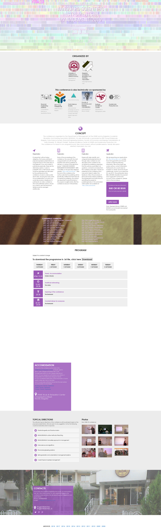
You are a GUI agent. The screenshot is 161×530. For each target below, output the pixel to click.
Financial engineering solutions (46, 450)
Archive (121, 2)
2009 (98, 526)
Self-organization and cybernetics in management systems (54, 455)
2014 (73, 526)
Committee (80, 2)
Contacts (113, 2)
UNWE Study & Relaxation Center (44, 370)
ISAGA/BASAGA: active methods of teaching (50, 435)
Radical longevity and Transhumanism (48, 430)
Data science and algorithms (45, 445)
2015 (68, 526)
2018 (53, 526)
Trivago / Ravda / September (43, 389)
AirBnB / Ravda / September (42, 387)
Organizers (65, 2)
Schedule (88, 2)
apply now (112, 202)
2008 (103, 526)
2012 (83, 526)
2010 (93, 526)
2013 (78, 526)
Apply (126, 2)
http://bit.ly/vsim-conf (114, 159)
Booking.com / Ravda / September (44, 385)
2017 (58, 526)
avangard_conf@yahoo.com (47, 500)
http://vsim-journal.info (68, 171)
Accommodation (98, 2)
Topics (107, 2)
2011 (88, 526)
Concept (73, 2)
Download (87, 259)
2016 (63, 526)
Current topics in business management (48, 460)
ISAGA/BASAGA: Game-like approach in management (53, 440)
